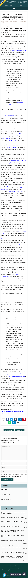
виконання (10, 21)
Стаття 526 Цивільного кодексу (8, 115)
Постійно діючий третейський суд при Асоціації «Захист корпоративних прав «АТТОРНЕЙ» (14, 2)
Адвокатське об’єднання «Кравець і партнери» (12, 411)
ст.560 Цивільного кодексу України (16, 373)
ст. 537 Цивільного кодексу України (13, 186)
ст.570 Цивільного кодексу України (14, 374)
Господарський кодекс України (18, 50)
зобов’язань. (24, 21)
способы (2, 22)
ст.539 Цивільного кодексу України (16, 191)
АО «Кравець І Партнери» (7, 413)
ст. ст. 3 (10, 237)
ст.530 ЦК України (6, 138)
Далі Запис (20, 430)
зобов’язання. (20, 21)
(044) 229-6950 (9, 5)
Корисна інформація (6, 499)
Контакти (3, 502)
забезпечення (15, 21)
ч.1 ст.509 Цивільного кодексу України (15, 46)
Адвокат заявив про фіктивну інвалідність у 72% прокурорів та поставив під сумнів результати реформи (12, 557)
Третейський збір (5, 494)
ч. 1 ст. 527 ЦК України (11, 147)
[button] (14, 9)
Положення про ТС (5, 492)
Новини (2, 21)
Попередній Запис (8, 430)
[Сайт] (14, 471)
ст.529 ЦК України (20, 135)
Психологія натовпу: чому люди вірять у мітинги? (12, 521)
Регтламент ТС (4, 489)
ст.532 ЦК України (12, 140)
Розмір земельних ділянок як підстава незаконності (13, 517)
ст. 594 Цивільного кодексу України (16, 376)
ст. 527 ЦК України (17, 133)
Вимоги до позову (5, 497)
